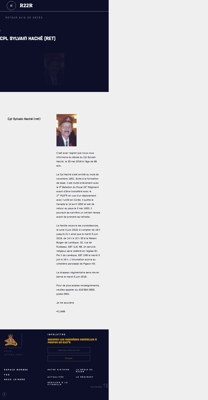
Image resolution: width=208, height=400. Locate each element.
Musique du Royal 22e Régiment (123, 112)
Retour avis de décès (19, 19)
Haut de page (96, 387)
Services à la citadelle (128, 200)
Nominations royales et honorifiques (125, 93)
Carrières (114, 125)
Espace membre (16, 370)
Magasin (152, 24)
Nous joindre (14, 379)
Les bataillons (116, 106)
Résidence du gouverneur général (124, 231)
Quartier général (117, 100)
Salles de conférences (119, 212)
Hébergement (115, 206)
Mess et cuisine (116, 219)
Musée (112, 225)
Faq (152, 15)
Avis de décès (137, 331)
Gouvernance (115, 81)
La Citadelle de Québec (119, 87)
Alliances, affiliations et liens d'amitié (126, 118)
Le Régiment (119, 75)
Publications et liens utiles (121, 131)
